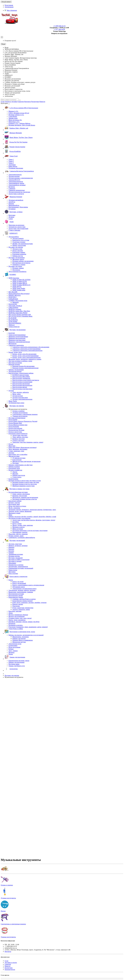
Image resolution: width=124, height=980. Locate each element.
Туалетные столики (18, 242)
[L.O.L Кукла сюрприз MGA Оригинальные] (21, 109)
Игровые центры (14, 556)
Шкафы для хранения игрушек (22, 243)
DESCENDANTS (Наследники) (19, 293)
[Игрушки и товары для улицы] (17, 490)
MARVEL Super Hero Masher (18, 313)
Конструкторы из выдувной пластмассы (25, 380)
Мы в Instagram (12, 10)
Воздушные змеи (14, 504)
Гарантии (21, 101)
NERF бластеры (14, 278)
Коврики (11, 547)
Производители (10, 969)
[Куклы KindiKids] (13, 153)
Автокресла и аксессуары (17, 227)
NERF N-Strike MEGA (19, 283)
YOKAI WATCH (14, 327)
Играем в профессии (15, 470)
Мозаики (11, 652)
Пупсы (11, 444)
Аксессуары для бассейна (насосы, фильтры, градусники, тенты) (33, 520)
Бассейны (15, 522)
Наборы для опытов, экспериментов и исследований (26, 635)
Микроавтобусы (14, 205)
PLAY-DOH (12, 318)
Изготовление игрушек (16, 594)
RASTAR (12, 333)
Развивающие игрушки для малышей (21, 568)
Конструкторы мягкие (19, 387)
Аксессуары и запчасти (16, 194)
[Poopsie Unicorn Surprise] (15, 148)
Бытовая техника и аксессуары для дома (25, 482)
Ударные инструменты (19, 416)
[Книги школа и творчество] (16, 578)
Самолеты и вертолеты (16, 345)
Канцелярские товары (16, 597)
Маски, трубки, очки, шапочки (22, 525)
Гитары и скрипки (18, 411)
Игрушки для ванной (16, 558)
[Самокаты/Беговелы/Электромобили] (19, 173)
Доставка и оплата (11, 962)
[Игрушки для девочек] (14, 407)
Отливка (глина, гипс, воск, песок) (20, 618)
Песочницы (16, 270)
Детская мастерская (15, 371)
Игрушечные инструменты (21, 263)
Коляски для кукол (18, 439)
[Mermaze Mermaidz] (13, 134)
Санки (11, 218)
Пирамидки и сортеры (16, 565)
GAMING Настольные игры (18, 300)
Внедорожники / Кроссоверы (18, 207)
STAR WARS (13, 321)
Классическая (16, 459)
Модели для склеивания (16, 616)
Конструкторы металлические (22, 385)
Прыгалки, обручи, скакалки (18, 534)
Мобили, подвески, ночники (18, 545)
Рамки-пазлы (13, 570)
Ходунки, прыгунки (15, 544)
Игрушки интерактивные (17, 418)
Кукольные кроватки (19, 254)
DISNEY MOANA (15, 295)
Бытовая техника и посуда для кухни (24, 484)
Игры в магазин (17, 250)
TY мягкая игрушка (18, 458)
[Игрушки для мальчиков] (15, 331)
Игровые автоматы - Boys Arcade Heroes (22, 125)
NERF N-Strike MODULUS (21, 285)
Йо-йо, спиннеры (14, 508)
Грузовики (12, 209)
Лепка (11, 613)
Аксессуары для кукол (19, 435)
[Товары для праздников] (15, 659)
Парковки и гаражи (18, 264)
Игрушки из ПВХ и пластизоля (19, 559)
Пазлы (11, 654)
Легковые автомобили (16, 200)
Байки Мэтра (13, 166)
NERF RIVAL (17, 286)
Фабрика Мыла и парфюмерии (22, 640)
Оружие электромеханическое (22, 399)
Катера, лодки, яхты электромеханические (26, 357)
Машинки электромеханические (19, 342)
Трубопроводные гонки (16, 403)
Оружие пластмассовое (20, 397)
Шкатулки (12, 446)
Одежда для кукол (18, 440)
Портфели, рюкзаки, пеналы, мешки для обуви (24, 621)
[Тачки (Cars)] (11, 158)
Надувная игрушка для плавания (19, 518)
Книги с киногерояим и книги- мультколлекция (28, 585)
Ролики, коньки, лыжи (16, 536)
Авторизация (9, 7)
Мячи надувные (17, 529)
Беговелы (12, 187)
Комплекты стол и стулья (20, 240)
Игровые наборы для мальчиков (23, 261)
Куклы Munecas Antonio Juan (18, 425)
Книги (11, 580)
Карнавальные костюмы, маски (19, 660)
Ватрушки (12, 215)
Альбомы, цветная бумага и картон (24, 599)
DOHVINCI (12, 297)
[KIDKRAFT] (11, 235)
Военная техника (14, 364)
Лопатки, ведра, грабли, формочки (20, 511)
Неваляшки (12, 563)
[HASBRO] (10, 276)
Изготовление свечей (16, 595)
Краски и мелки (17, 604)
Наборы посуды (17, 256)
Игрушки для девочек (16, 247)
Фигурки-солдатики (15, 363)
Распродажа (35, 101)
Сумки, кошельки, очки (16, 451)
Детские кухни (17, 249)
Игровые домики (18, 268)
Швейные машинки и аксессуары (23, 486)
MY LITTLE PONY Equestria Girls (20, 314)
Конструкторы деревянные (21, 378)
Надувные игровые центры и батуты (24, 499)
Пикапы (11, 203)
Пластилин (16, 606)
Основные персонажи (16, 168)
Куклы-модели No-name (16, 430)
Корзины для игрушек (19, 495)
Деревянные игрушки (16, 554)
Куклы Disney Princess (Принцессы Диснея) (23, 421)
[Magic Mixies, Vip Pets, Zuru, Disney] (19, 139)
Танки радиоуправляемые (17, 335)
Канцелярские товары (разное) (22, 601)
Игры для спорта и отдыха (17, 506)
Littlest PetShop (13, 307)
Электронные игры (15, 644)
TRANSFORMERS (15, 323)
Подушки (15, 463)
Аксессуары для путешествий (18, 228)
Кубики (11, 649)
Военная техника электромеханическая (25, 368)
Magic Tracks (13, 401)
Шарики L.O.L (13, 111)
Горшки (11, 552)
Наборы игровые (14, 466)
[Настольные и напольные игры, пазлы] (20, 633)
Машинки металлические (17, 338)
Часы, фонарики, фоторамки (18, 449)
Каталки (11, 551)
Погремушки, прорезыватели (18, 566)
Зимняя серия (13, 118)
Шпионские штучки (19, 642)
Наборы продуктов (18, 475)
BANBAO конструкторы (20, 375)
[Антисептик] (11, 670)
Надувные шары (14, 664)
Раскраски (12, 623)
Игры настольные (14, 647)
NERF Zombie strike (18, 290)
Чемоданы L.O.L (14, 122)
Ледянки (11, 217)
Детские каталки (14, 176)
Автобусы (12, 202)
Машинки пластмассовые (17, 340)
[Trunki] (9, 223)
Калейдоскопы (13, 479)
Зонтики (11, 453)
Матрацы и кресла (18, 527)
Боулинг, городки (14, 502)
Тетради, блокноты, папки (21, 609)
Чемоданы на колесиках (16, 225)
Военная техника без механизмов (23, 366)
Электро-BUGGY (14, 180)
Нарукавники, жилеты (19, 532)
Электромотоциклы (15, 174)
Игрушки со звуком (15, 561)
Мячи (10, 515)
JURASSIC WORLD (15, 306)
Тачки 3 (11, 163)
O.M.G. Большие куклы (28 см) (19, 113)
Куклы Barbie (13, 419)
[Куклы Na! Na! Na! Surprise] (16, 144)
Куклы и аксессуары (15, 432)
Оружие (11, 390)
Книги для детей (17, 581)
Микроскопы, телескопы (20, 637)
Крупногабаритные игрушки (18, 492)
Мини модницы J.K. (15, 120)
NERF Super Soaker (18, 288)
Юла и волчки (13, 573)
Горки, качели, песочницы (21, 494)
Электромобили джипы (16, 183)
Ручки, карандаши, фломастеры (22, 608)
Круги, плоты (17, 523)
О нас (3, 101)
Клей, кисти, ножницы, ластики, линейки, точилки (29, 602)
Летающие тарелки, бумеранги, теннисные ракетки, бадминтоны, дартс (32, 509)
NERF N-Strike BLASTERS (21, 279)
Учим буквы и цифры (16, 628)
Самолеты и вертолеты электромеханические (27, 350)
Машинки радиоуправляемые (18, 336)
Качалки (11, 549)
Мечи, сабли (16, 394)
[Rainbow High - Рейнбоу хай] (16, 130)
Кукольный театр (14, 468)
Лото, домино (13, 651)
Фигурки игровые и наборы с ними (20, 361)
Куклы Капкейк (14, 426)
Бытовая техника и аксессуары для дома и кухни (25, 480)
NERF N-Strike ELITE (19, 281)
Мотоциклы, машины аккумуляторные (25, 497)
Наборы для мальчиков (16, 369)
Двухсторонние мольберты (17, 271)
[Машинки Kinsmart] (13, 198)
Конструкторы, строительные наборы (21, 373)
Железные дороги (18, 259)
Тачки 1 (11, 159)
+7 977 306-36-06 (59, 29)
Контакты (27, 101)
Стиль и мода (16, 477)
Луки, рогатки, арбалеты (20, 392)
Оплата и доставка (11, 101)
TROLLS (12, 325)
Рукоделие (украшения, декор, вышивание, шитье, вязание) (28, 627)
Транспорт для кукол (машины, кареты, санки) (27, 442)
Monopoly (15, 302)
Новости (42, 101)
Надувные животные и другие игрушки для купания (29, 530)
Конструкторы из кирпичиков (22, 382)
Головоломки (13, 645)
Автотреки (12, 164)
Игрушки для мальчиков (17, 257)
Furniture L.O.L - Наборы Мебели (19, 123)
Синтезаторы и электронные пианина (24, 414)
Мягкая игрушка (14, 456)
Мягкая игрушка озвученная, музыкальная (26, 461)
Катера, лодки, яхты (15, 352)
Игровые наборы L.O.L (16, 115)
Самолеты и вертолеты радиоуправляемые (26, 349)
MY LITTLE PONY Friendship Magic (20, 316)
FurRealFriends (13, 299)
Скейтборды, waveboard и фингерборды (22, 537)
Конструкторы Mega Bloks (21, 376)
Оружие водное (17, 396)
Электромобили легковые (17, 185)
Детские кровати (18, 238)
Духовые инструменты (20, 412)
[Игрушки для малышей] (15, 542)
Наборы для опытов (19, 638)
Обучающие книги (18, 587)
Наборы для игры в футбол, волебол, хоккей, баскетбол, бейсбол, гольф (32, 516)
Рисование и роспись (16, 625)
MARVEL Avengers (15, 309)
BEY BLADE (13, 292)
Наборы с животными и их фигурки (21, 465)
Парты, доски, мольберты (17, 620)
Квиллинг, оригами (15, 611)
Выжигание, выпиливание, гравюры (21, 592)
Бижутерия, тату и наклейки (18, 454)
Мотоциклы (12, 343)
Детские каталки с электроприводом (21, 178)
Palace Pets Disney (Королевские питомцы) (23, 447)
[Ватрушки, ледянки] (13, 213)
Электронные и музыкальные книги (24, 588)
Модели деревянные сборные (18, 615)
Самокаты (12, 188)
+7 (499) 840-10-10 (59, 26)
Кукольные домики (18, 252)
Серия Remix (13, 116)
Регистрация (9, 5)
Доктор (14, 472)
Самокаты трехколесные (17, 190)
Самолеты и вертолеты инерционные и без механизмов (30, 347)
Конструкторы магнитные (21, 383)
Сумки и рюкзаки (14, 230)
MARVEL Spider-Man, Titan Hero (19, 311)
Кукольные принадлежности (18, 433)
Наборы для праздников (16, 662)
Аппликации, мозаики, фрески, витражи (22, 590)
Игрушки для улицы (15, 266)
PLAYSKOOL (13, 320)
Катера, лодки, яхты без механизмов (24, 354)
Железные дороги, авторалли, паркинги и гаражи (25, 359)
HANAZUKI (13, 304)
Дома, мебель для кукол (20, 437)
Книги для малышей (19, 583)
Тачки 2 (11, 161)
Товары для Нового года (17, 666)
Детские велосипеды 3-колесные (19, 192)
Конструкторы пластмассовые (22, 389)
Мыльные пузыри (14, 513)
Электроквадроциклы (16, 181)
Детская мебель (14, 236)
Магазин (15, 473)
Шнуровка (12, 572)
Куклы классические (15, 428)
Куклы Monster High (15, 423)
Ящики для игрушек (19, 245)
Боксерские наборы (15, 501)
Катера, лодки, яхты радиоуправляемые (25, 356)
